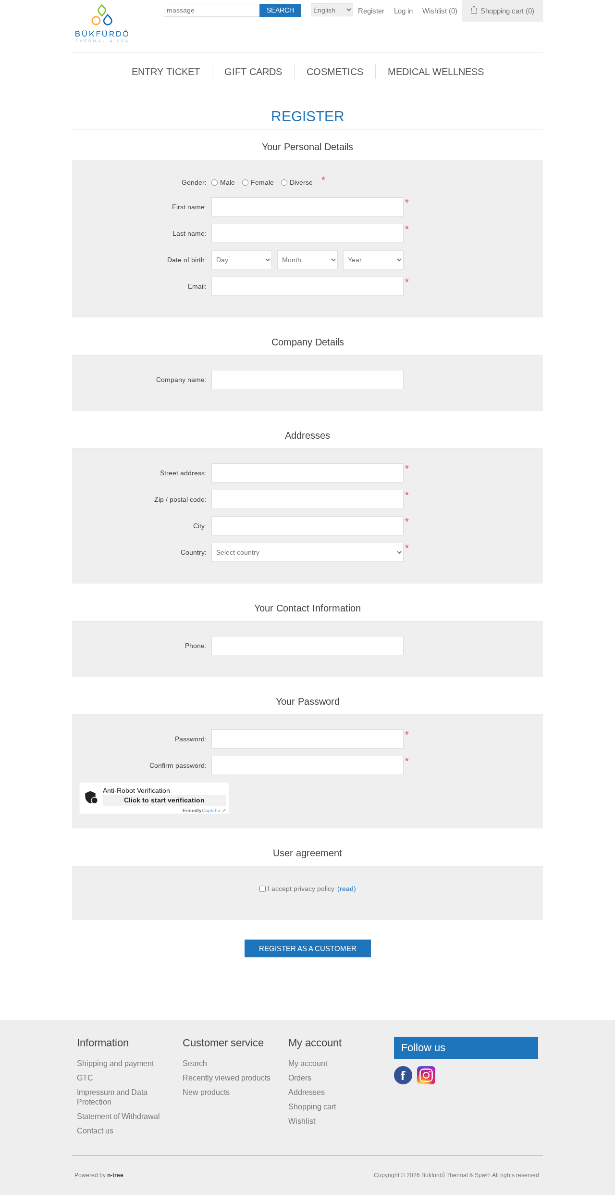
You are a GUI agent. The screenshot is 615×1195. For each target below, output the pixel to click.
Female (262, 182)
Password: (191, 739)
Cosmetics (335, 71)
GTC (85, 1078)
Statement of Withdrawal (118, 1116)
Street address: (183, 473)
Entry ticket (166, 71)
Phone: (196, 645)
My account (307, 1063)
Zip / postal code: (180, 499)
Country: (194, 552)
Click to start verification (164, 800)
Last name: (189, 233)
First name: (189, 207)
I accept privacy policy (301, 888)
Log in (403, 11)
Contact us (95, 1131)
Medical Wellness (436, 71)
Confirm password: (178, 765)
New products (206, 1092)
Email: (197, 286)
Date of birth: (187, 260)
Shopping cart (312, 1107)
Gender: (194, 182)
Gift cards (253, 71)
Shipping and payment (115, 1063)
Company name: (181, 379)
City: (200, 526)
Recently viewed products (227, 1078)
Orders (299, 1078)
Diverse (301, 182)
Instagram (426, 1075)
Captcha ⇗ (204, 810)
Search (195, 1063)
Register (371, 11)
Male (227, 182)
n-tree (115, 1175)
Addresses (306, 1092)
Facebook (403, 1075)
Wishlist (301, 1121)
